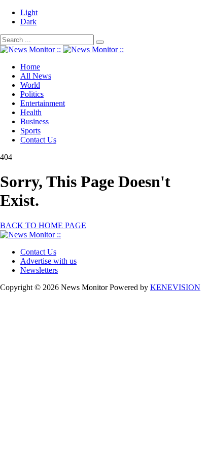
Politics (32, 94)
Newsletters (39, 270)
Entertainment (42, 103)
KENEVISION (175, 287)
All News (35, 76)
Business (34, 121)
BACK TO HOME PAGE (43, 225)
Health (31, 112)
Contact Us (38, 139)
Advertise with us (48, 261)
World (30, 85)
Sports (30, 130)
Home (30, 66)
